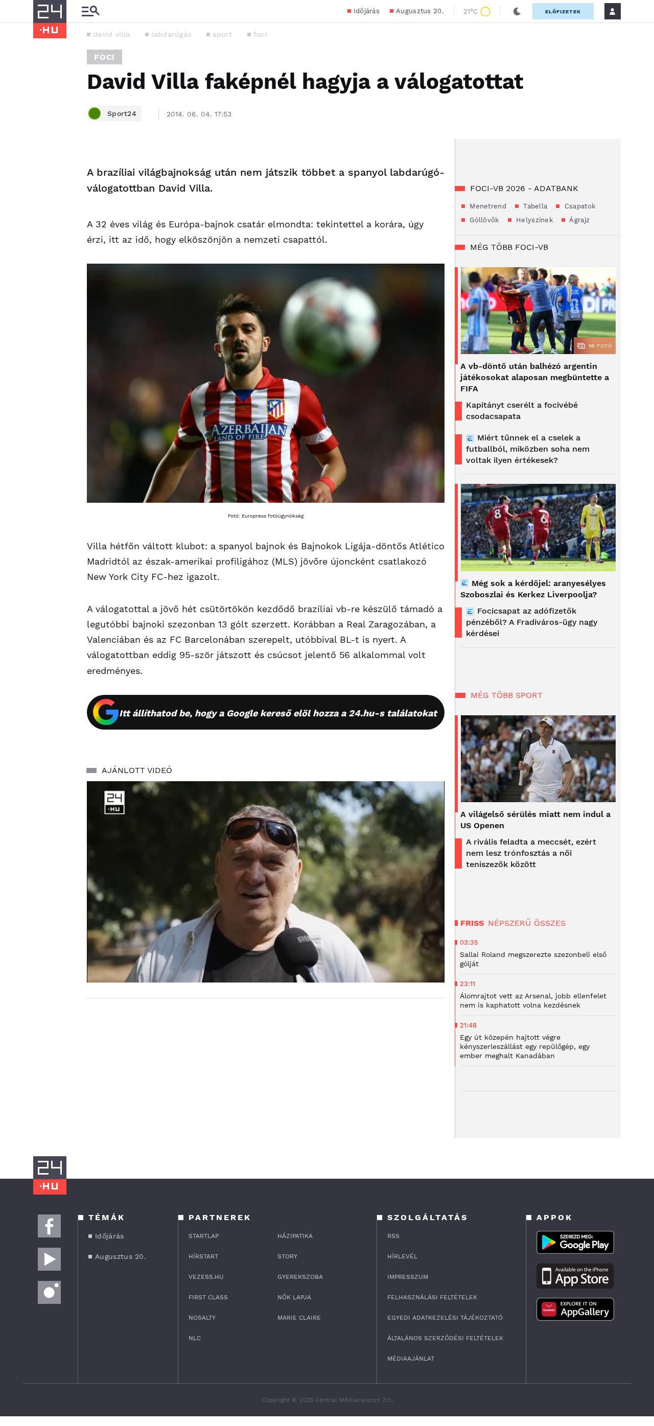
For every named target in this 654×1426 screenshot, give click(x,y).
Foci (104, 57)
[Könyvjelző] (44, 223)
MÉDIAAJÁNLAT (410, 1358)
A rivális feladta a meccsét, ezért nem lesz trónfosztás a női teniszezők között (531, 853)
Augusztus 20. (419, 11)
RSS (393, 1236)
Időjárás (367, 11)
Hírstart (203, 1256)
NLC (195, 1338)
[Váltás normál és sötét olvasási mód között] (517, 11)
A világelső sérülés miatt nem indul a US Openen (535, 819)
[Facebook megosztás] (44, 165)
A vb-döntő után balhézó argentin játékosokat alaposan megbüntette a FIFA (534, 377)
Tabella (534, 206)
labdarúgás (171, 34)
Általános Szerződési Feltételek (445, 1338)
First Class (208, 1297)
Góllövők (483, 220)
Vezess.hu (206, 1276)
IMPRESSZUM (407, 1276)
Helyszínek (533, 220)
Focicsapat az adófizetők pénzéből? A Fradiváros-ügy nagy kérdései (531, 622)
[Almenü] (90, 11)
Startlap (204, 1236)
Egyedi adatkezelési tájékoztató (445, 1317)
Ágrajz (579, 220)
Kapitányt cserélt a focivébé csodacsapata (522, 410)
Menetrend (487, 206)
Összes (550, 923)
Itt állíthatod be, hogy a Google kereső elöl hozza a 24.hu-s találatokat (278, 713)
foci (260, 34)
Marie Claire (299, 1317)
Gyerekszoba (300, 1276)
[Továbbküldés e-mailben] (44, 193)
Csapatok (578, 206)
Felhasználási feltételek (432, 1297)
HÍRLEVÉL (402, 1256)
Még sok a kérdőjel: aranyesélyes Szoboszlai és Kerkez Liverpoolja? (533, 588)
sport (222, 34)
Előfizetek (563, 11)
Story (287, 1256)
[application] (266, 882)
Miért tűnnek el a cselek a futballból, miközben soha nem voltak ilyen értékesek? (528, 449)
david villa (111, 34)
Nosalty (202, 1317)
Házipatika (295, 1236)
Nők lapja (294, 1297)
